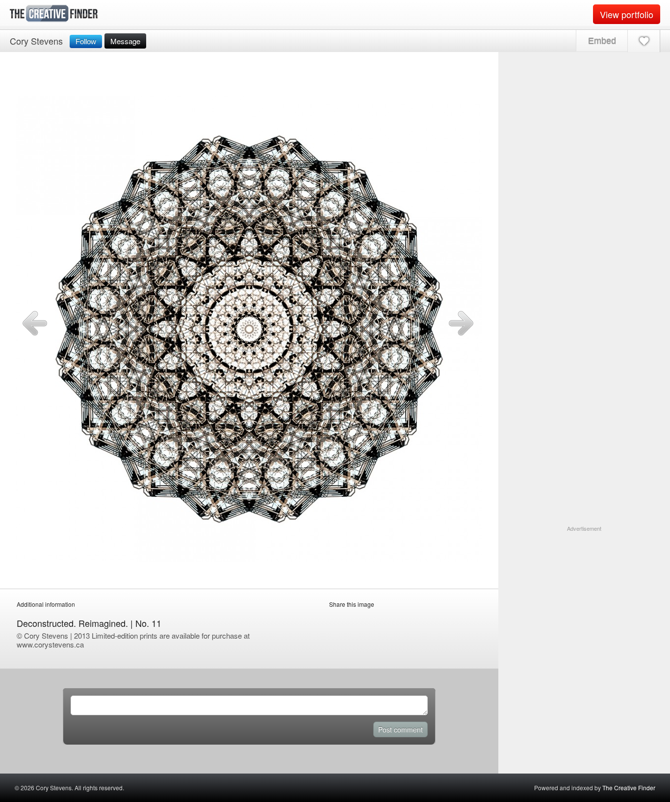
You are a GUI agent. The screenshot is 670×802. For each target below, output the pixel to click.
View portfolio (626, 14)
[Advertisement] (584, 594)
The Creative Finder (628, 787)
